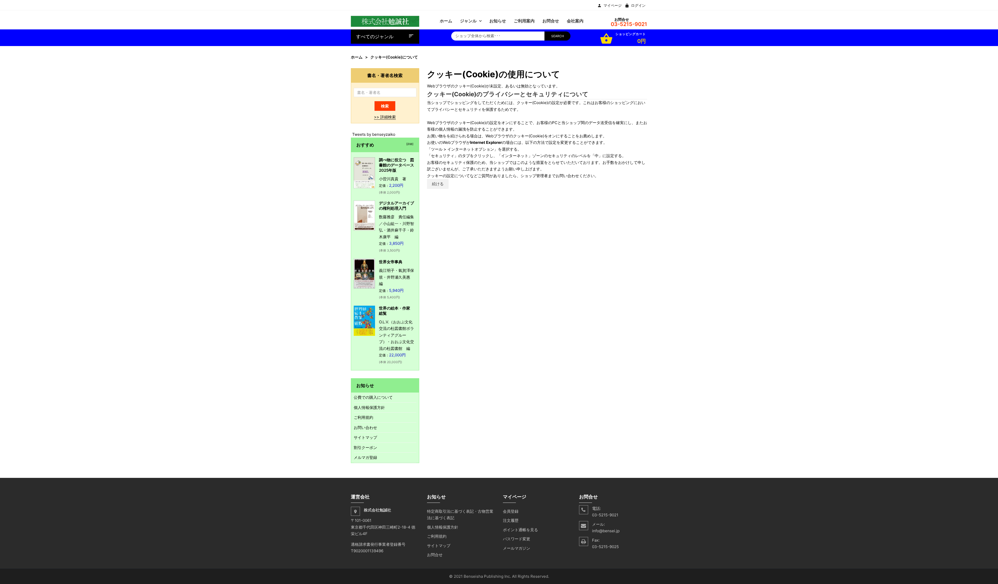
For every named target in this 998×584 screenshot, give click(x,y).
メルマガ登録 (365, 457)
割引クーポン (365, 447)
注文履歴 (510, 520)
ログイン (638, 5)
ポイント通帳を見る (520, 529)
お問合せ (435, 554)
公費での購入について (373, 397)
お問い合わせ (365, 427)
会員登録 (510, 511)
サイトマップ (365, 437)
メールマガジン (516, 548)
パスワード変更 (516, 538)
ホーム (357, 57)
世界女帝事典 (390, 261)
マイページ (612, 5)
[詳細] (409, 143)
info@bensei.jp (606, 530)
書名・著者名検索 (385, 75)
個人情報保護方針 (369, 407)
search (557, 36)
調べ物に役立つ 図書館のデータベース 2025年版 (398, 165)
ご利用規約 (363, 417)
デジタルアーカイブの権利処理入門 (396, 206)
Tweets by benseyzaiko (373, 134)
